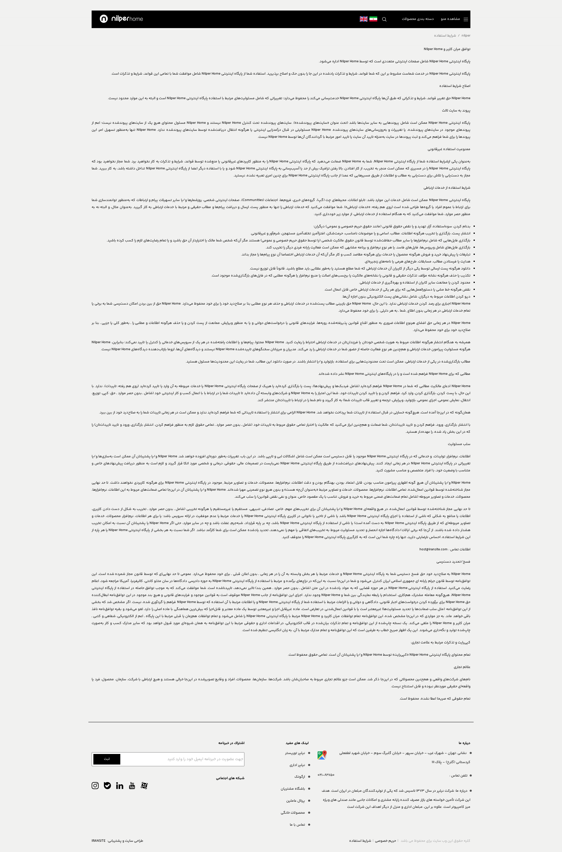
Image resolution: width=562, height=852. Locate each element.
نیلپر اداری (297, 765)
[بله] (107, 787)
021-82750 (326, 775)
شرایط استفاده (360, 841)
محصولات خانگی (293, 813)
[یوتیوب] (132, 787)
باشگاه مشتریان (293, 789)
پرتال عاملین (296, 801)
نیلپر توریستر (295, 753)
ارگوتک (300, 777)
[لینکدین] (119, 787)
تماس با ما (298, 825)
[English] (364, 19)
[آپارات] (144, 787)
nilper (466, 36)
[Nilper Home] (121, 19)
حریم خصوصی (385, 841)
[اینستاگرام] (95, 787)
